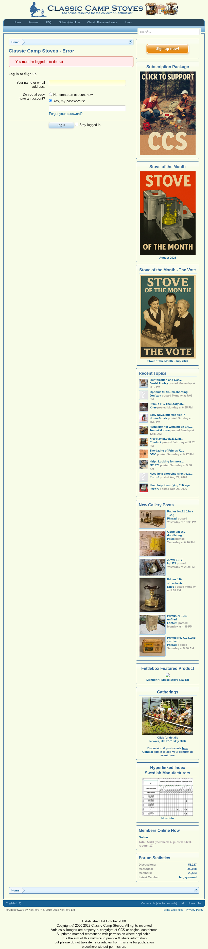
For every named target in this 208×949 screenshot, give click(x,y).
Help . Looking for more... (167, 461)
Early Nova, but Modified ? (167, 414)
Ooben (143, 837)
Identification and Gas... (166, 379)
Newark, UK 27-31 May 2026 (167, 741)
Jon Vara (155, 395)
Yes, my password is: (68, 101)
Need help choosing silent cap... (171, 473)
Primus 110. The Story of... (167, 403)
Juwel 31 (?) (175, 559)
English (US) (13, 903)
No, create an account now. (72, 95)
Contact (147, 751)
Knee (170, 586)
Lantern (172, 622)
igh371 (171, 563)
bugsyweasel (188, 877)
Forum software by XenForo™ (40, 909)
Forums (33, 22)
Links (128, 22)
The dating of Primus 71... (167, 450)
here (185, 748)
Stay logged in (89, 125)
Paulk (171, 538)
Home (17, 22)
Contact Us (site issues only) (159, 903)
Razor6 (154, 477)
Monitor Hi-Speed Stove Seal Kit (167, 679)
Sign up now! (167, 49)
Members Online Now (159, 830)
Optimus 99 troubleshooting (169, 391)
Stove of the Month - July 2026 (167, 361)
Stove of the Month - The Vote (167, 270)
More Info (167, 818)
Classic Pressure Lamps (102, 22)
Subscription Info (69, 22)
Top (200, 903)
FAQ (48, 22)
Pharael (172, 518)
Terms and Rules (172, 909)
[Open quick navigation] (130, 42)
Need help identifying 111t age (170, 485)
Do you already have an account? (32, 97)
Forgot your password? (65, 114)
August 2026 (167, 257)
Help (182, 903)
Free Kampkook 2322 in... (166, 438)
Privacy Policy (194, 909)
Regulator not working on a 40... (171, 426)
